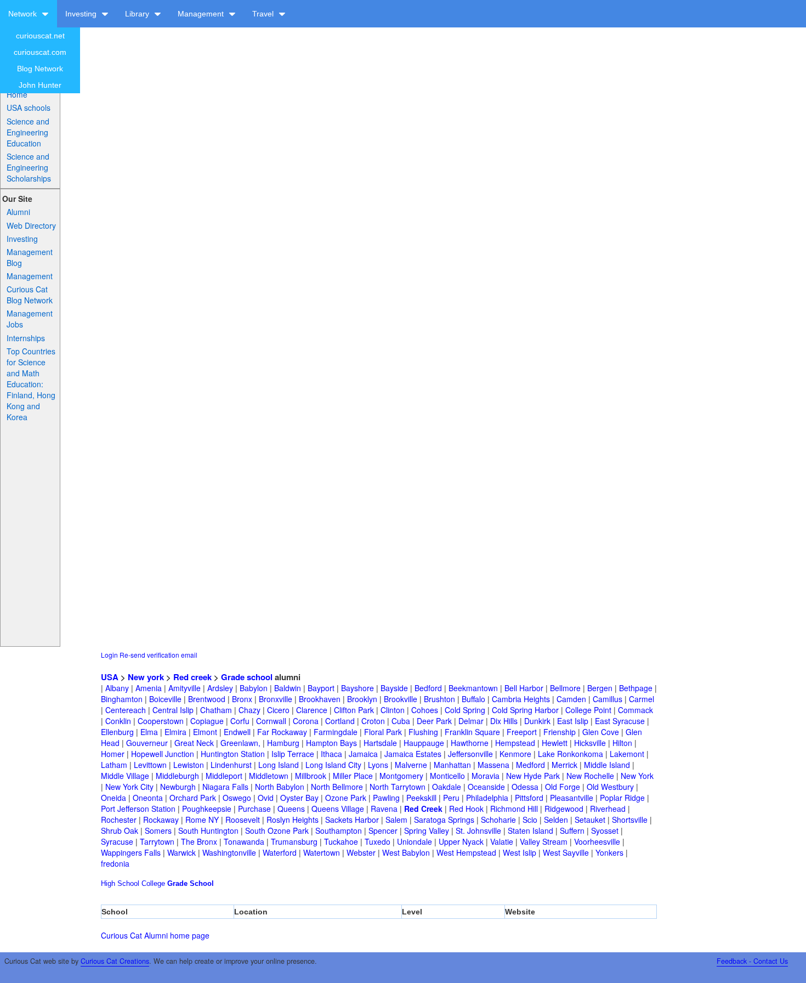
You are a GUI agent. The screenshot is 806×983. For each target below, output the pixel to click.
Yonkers (609, 852)
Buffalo (473, 698)
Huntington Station (233, 753)
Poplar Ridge (622, 797)
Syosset (604, 830)
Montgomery (401, 775)
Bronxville (275, 698)
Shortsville (630, 819)
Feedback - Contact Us (752, 961)
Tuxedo (377, 841)
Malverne (411, 764)
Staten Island (530, 830)
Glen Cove (600, 731)
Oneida (113, 797)
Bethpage (635, 687)
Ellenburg (117, 731)
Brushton (439, 698)
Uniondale (414, 841)
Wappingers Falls (131, 852)
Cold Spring (465, 709)
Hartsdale (380, 742)
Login (109, 654)
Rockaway (161, 819)
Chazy (249, 709)
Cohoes (424, 709)
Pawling (386, 797)
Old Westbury (610, 786)
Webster (361, 852)
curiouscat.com (40, 52)
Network (23, 13)
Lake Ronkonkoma (570, 753)
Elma (149, 731)
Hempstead (515, 742)
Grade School (190, 883)
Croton (373, 720)
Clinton (393, 709)
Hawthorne (470, 742)
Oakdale (446, 786)
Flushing (423, 731)
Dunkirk (537, 720)
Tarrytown (157, 841)
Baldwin (287, 687)
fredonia (115, 863)
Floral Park (383, 731)
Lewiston (188, 764)
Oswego (237, 797)
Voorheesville (597, 841)
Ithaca (331, 753)
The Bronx (199, 841)
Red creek (192, 677)
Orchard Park (192, 797)
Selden (556, 819)
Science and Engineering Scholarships (29, 167)
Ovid (266, 797)
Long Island (278, 764)
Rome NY (202, 819)
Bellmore (565, 687)
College (153, 883)
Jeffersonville (470, 753)
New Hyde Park (533, 775)
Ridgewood (563, 808)
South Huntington (208, 830)
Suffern (572, 830)
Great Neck (194, 742)
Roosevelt (242, 819)
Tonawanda (244, 841)
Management (202, 13)
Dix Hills (504, 720)
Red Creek (423, 808)
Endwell (237, 731)
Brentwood (206, 698)
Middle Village (125, 775)
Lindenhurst (231, 764)
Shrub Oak (119, 830)
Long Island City (333, 764)
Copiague (207, 720)
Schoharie (498, 819)
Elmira (175, 731)
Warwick (181, 852)
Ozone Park (345, 797)
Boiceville (165, 698)
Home (17, 94)
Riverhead (608, 808)
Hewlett (554, 742)
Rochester (119, 819)
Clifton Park (354, 709)
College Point (588, 709)
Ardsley (220, 687)
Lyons (378, 764)
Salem (396, 819)
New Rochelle (590, 775)
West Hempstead (466, 852)
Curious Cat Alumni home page (155, 935)
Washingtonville (229, 852)
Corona (306, 720)
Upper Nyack (461, 841)
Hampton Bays (331, 742)
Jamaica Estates (412, 753)
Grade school (247, 677)
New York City (129, 786)
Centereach (125, 709)
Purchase (254, 808)
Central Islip (173, 709)
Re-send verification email (158, 654)
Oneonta (148, 797)
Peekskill (421, 797)
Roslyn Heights (292, 819)
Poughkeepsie (206, 808)
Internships (26, 337)
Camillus (607, 698)
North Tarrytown (397, 786)
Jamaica (363, 753)
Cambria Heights (521, 698)
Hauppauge (424, 742)
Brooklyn (362, 698)
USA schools (28, 107)
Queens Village (337, 808)
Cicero (278, 709)
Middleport (224, 775)
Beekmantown (473, 687)
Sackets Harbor (352, 819)
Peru (451, 797)
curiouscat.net (40, 35)
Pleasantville (571, 797)
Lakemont (627, 753)
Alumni (18, 211)
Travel (264, 13)
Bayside (394, 687)
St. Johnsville (478, 830)
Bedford (428, 687)
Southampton (338, 830)
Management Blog (30, 257)
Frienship (559, 731)
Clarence (311, 709)
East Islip (572, 720)
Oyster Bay (299, 797)
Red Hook (466, 808)
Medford (530, 764)
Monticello (447, 775)
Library (138, 13)
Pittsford (529, 797)
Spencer (383, 830)
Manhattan (452, 764)
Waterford (280, 852)
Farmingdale (335, 731)
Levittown (150, 764)
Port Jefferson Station (138, 808)
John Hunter (40, 85)
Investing (82, 13)
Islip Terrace (292, 753)
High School (120, 883)
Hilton (622, 742)
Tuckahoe (341, 841)
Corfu (239, 720)
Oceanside (486, 786)
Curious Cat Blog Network (30, 295)
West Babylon (406, 852)
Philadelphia (487, 797)
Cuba (400, 720)
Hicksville (590, 742)
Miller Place (353, 775)
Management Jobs (30, 319)
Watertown (321, 852)
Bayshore (357, 687)
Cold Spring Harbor (525, 709)
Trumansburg (294, 841)
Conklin (118, 720)
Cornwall (271, 720)
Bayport (321, 687)
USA (109, 677)
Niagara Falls (225, 786)
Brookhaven (319, 698)
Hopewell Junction (162, 753)
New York (637, 775)
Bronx (242, 698)
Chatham (216, 709)
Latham (114, 764)
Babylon (254, 687)
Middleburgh (177, 775)
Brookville (400, 698)
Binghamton (122, 698)
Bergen (599, 687)
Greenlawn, (240, 742)
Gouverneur (147, 742)
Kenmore (515, 753)
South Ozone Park (277, 830)
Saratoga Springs (444, 819)
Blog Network (40, 68)
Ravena (384, 808)
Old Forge (562, 786)
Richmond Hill (514, 808)
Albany (117, 687)
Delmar (471, 720)
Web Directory (31, 225)
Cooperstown (161, 720)
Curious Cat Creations (115, 961)
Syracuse (117, 841)
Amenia (148, 687)
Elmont (205, 731)
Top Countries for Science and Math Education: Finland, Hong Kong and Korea (31, 384)
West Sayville (566, 852)
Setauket (590, 819)
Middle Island (607, 764)
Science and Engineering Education (28, 132)
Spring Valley (426, 830)
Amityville (184, 687)
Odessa (525, 786)
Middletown (268, 775)
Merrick (564, 764)
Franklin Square (472, 731)
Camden (571, 698)
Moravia (486, 775)
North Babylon (279, 786)
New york (146, 677)
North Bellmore (337, 786)
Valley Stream (543, 841)
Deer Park (434, 720)
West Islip (519, 852)
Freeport (522, 731)
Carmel (641, 698)
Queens (291, 808)
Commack (635, 709)
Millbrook (310, 775)
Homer (112, 753)
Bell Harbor (523, 687)
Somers (158, 830)
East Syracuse (620, 720)
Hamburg (283, 742)
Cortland (340, 720)
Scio (530, 819)
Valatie (501, 841)
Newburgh (178, 786)
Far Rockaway (282, 731)
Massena (493, 764)
